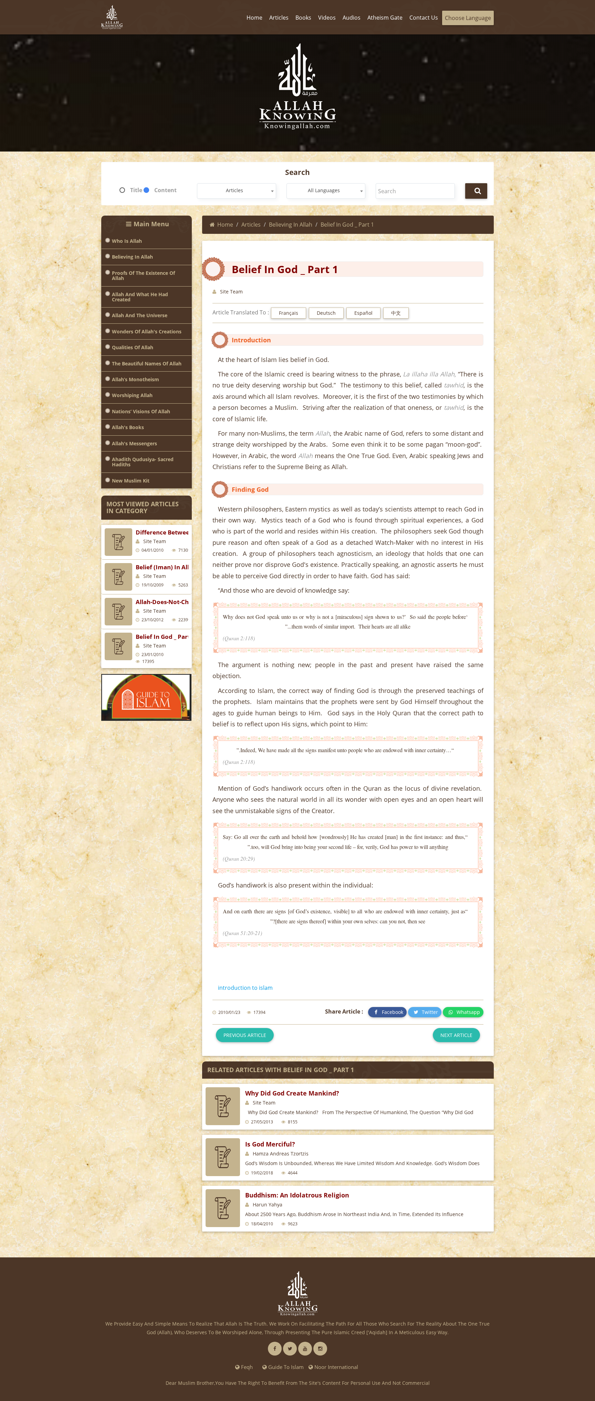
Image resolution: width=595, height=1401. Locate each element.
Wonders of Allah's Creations (146, 331)
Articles (251, 224)
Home (225, 224)
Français (288, 313)
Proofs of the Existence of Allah (143, 275)
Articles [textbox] (234, 190)
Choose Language (468, 18)
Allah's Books (128, 427)
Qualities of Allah (132, 347)
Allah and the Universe (139, 315)
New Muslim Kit (130, 480)
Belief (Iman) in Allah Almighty (180, 567)
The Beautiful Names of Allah (146, 363)
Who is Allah (127, 240)
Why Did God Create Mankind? (292, 1093)
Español (363, 313)
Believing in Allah (132, 256)
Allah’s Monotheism (135, 379)
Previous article (244, 1035)
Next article (456, 1035)
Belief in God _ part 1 (165, 637)
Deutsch (326, 313)
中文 (396, 313)
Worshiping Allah (132, 395)
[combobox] (236, 191)
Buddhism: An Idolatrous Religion (297, 1195)
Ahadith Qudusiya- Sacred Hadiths (143, 462)
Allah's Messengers (134, 443)
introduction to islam (245, 988)
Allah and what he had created (140, 297)
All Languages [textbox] (324, 190)
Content (165, 190)
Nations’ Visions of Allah (141, 411)
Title (136, 190)
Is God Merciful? (270, 1144)
